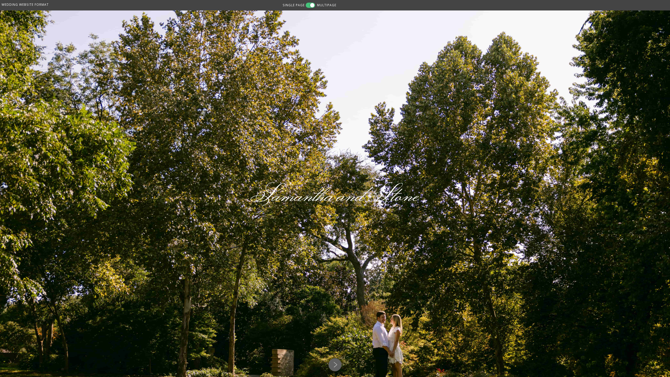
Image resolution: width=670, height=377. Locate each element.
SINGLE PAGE (294, 5)
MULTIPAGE (326, 5)
